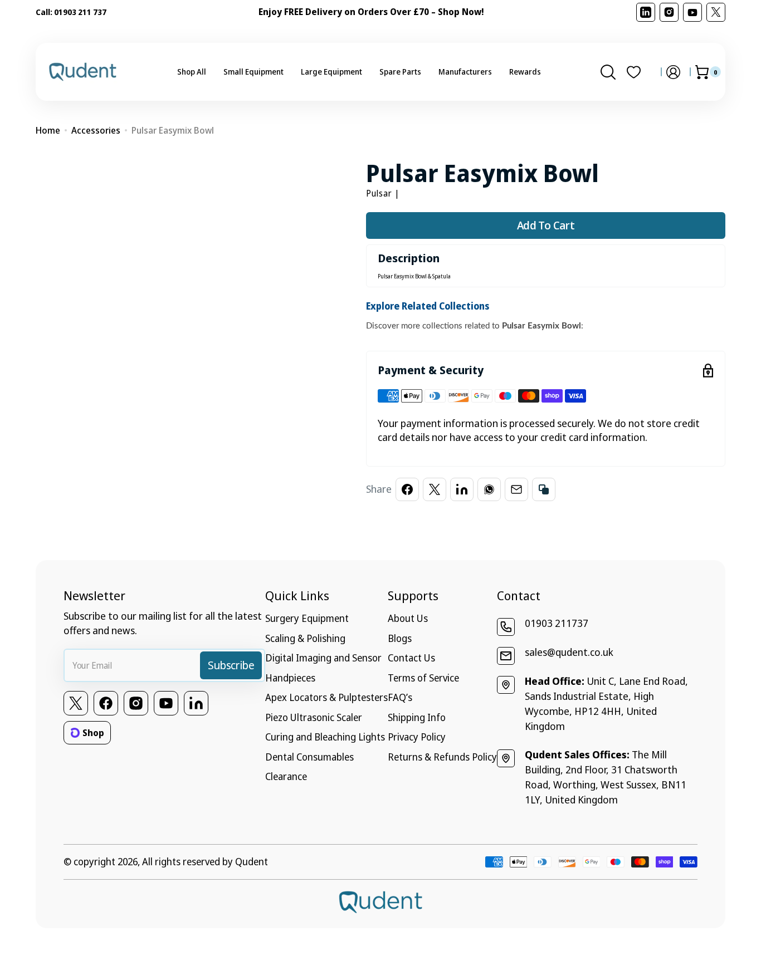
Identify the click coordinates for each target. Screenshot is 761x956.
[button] (608, 72)
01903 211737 (556, 623)
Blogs (400, 638)
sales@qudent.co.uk (569, 652)
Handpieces (290, 677)
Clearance (286, 776)
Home (48, 130)
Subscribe (231, 665)
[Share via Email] (516, 489)
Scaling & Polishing (305, 638)
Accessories (95, 130)
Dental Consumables (309, 756)
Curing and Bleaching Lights (325, 736)
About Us (408, 618)
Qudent (251, 861)
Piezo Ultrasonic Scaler (313, 717)
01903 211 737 (80, 12)
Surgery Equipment (307, 618)
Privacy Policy (417, 736)
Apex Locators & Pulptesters (326, 697)
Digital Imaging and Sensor (323, 657)
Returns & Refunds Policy (442, 756)
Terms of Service (423, 677)
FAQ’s (400, 697)
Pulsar (379, 193)
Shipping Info (417, 717)
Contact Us (411, 657)
